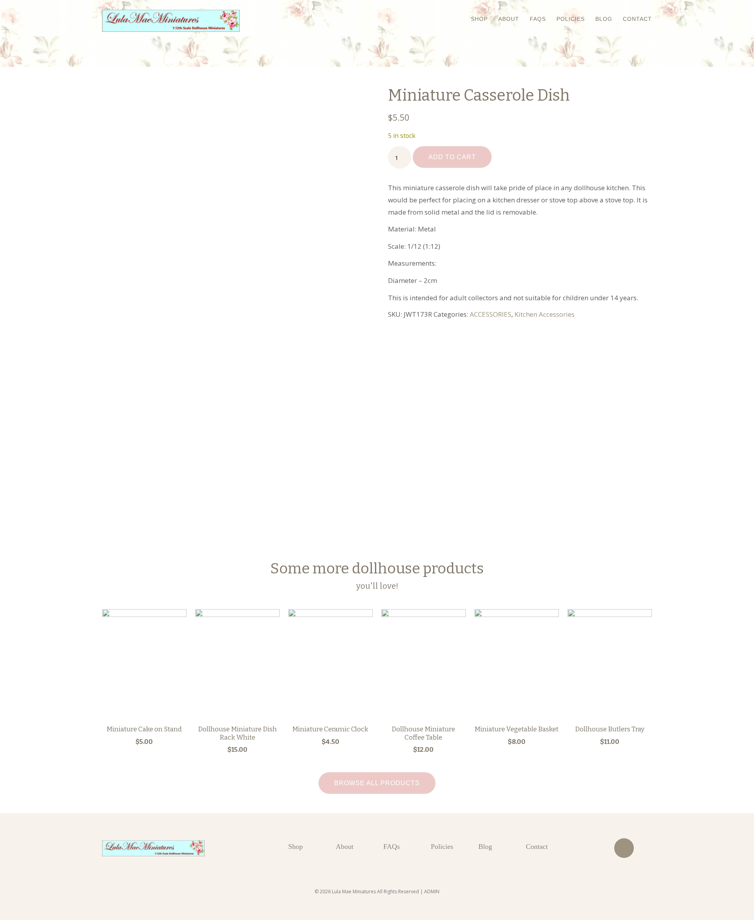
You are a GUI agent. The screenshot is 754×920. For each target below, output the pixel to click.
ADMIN (431, 891)
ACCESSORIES (490, 314)
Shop (479, 19)
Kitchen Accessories (544, 314)
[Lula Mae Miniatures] (171, 21)
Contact (637, 19)
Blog (603, 19)
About (508, 19)
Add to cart (452, 157)
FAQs (538, 19)
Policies (570, 19)
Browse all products (377, 783)
